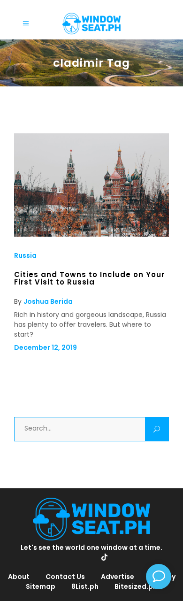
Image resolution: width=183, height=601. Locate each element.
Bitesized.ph (135, 586)
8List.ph (85, 586)
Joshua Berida (48, 301)
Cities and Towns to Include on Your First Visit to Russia (89, 278)
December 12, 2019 (45, 347)
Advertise (117, 576)
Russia (25, 255)
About (19, 576)
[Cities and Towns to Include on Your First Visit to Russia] (91, 234)
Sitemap (40, 586)
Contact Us (65, 576)
